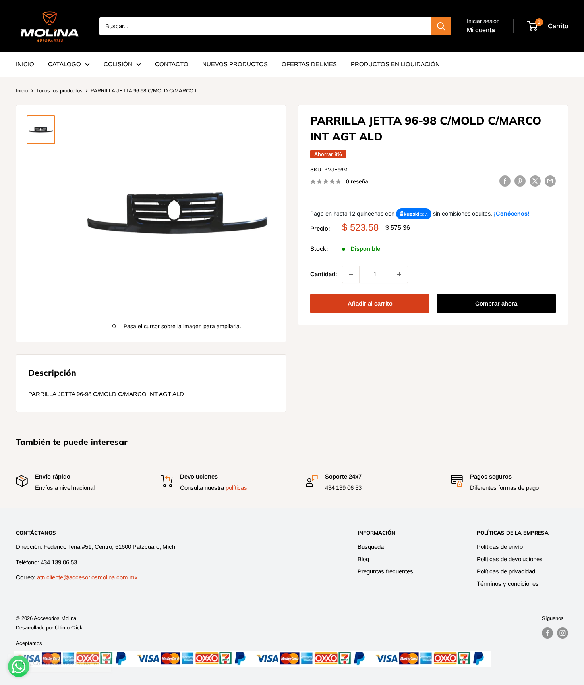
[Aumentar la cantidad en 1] (399, 274)
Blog (363, 559)
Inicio (22, 91)
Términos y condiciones (508, 583)
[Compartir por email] (550, 181)
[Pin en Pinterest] (520, 181)
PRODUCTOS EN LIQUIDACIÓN (395, 64)
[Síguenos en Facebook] (547, 633)
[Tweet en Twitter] (535, 181)
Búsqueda (371, 546)
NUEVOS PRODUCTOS (235, 64)
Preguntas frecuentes (385, 571)
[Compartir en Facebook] (505, 181)
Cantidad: (323, 274)
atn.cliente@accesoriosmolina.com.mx (87, 577)
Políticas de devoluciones (510, 559)
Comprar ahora (496, 303)
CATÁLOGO (64, 64)
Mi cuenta (481, 30)
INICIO (25, 64)
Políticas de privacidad (506, 571)
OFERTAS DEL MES (309, 64)
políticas (236, 487)
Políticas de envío (500, 546)
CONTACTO (171, 64)
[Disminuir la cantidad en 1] (350, 274)
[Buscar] (441, 26)
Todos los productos (59, 91)
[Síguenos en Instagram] (562, 633)
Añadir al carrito (370, 303)
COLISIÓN (118, 64)
